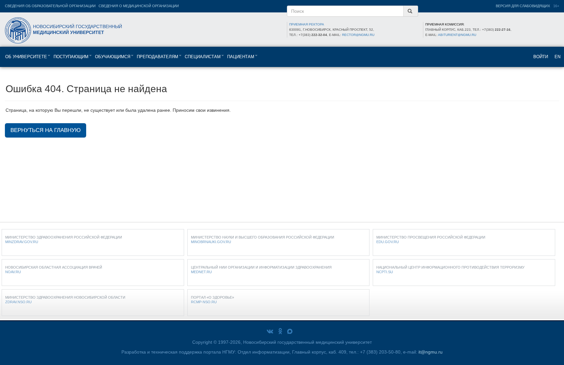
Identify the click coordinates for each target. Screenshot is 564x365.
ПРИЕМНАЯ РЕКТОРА (306, 24)
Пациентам (240, 56)
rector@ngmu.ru (358, 35)
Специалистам (203, 56)
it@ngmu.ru (430, 352)
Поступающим (71, 56)
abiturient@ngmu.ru (457, 35)
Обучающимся (112, 56)
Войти (540, 56)
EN (557, 56)
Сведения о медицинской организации (139, 6)
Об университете (26, 56)
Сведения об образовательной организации (50, 6)
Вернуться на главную (45, 130)
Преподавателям (157, 56)
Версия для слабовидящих (523, 6)
